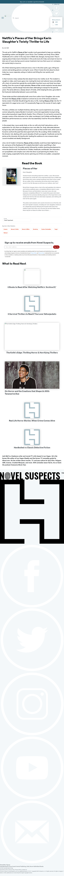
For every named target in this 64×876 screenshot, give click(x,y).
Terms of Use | (11, 869)
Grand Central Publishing (19, 866)
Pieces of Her (30, 168)
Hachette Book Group (6, 866)
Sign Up (56, 247)
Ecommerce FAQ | (4, 869)
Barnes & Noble (14, 229)
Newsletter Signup (5, 865)
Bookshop (35, 229)
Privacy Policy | (18, 869)
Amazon (5, 229)
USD (56, 22)
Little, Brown (29, 866)
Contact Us (24, 869)
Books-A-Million (26, 229)
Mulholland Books (38, 866)
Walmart (5, 233)
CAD (56, 24)
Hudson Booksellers (46, 229)
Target (55, 229)
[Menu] (3, 18)
